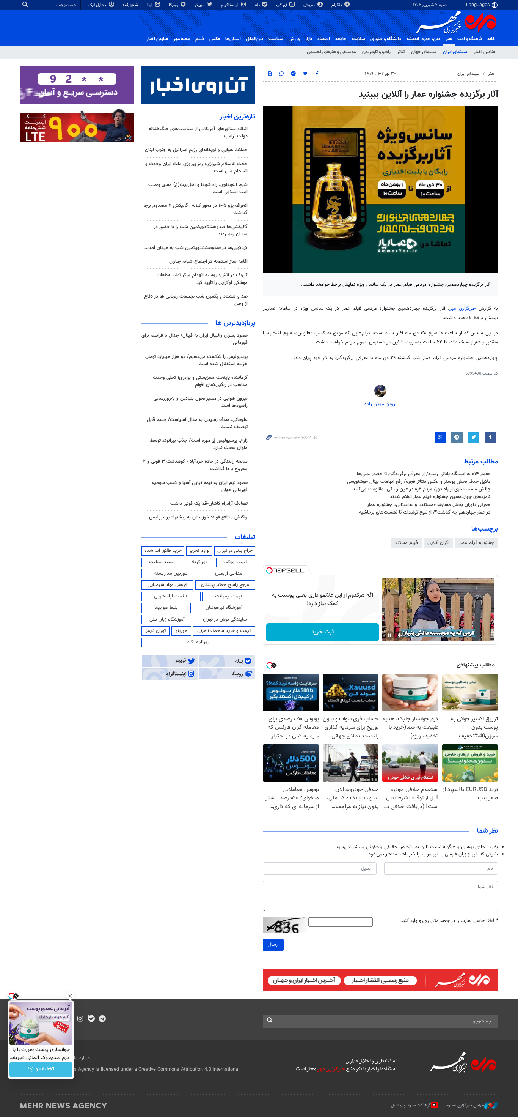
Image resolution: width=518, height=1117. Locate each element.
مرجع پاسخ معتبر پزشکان (225, 585)
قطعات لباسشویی (171, 596)
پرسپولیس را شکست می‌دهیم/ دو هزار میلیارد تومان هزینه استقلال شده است (196, 360)
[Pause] (389, 635)
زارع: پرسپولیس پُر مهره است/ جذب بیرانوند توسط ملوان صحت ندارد (199, 444)
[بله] (91, 1019)
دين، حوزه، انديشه (423, 39)
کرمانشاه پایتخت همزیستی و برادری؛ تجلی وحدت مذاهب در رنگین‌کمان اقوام (200, 381)
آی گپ (282, 5)
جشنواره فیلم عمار (476, 543)
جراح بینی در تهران (235, 551)
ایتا (150, 5)
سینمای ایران (455, 52)
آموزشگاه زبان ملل (167, 619)
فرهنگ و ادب (469, 39)
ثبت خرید (322, 632)
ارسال (273, 944)
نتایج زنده (131, 5)
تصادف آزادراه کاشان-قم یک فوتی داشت (209, 503)
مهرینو (181, 631)
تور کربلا (199, 562)
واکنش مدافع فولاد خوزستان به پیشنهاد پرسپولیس (198, 517)
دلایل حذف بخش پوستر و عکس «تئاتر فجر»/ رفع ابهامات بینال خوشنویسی (418, 481)
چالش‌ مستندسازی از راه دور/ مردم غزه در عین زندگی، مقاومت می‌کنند (421, 489)
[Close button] (70, 996)
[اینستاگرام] (80, 1019)
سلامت (358, 39)
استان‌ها (233, 39)
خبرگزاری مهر (462, 308)
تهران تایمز (156, 631)
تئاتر (401, 52)
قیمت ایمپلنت (229, 596)
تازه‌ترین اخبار (237, 117)
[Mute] (400, 635)
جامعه (341, 39)
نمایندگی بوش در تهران (225, 619)
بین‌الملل (254, 39)
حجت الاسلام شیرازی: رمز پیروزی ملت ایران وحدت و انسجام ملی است (196, 167)
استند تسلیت (162, 562)
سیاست (275, 39)
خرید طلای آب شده (163, 551)
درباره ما (82, 1058)
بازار (308, 39)
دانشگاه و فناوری (385, 39)
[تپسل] (269, 570)
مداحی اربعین (228, 573)
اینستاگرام (230, 5)
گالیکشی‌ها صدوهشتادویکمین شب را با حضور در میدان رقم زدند (201, 230)
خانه (491, 39)
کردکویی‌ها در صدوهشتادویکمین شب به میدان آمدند (196, 248)
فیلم (199, 39)
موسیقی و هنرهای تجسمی (331, 52)
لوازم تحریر (199, 551)
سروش (309, 5)
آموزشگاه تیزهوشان (224, 607)
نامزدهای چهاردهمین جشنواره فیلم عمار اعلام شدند (440, 497)
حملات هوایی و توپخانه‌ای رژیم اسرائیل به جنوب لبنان (196, 150)
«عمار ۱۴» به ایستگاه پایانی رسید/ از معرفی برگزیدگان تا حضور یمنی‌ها (423, 474)
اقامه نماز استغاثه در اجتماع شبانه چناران (208, 261)
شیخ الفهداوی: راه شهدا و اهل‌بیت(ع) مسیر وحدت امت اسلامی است (198, 188)
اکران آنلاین (438, 543)
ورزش (294, 39)
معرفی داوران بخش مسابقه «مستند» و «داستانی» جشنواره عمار (428, 505)
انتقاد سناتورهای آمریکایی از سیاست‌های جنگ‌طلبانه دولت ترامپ (198, 132)
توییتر (200, 5)
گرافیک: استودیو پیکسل (411, 1105)
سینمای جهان (423, 52)
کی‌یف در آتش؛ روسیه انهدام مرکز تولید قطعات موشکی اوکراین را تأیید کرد (202, 278)
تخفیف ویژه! (41, 1069)
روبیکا (174, 5)
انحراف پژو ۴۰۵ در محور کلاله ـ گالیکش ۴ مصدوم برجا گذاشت (196, 209)
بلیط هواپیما (166, 607)
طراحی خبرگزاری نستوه (465, 1105)
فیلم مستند (406, 543)
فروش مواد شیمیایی (167, 585)
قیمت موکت (235, 562)
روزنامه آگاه (198, 642)
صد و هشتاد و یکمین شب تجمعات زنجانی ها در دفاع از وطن (196, 300)
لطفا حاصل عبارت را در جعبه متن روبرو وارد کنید (449, 921)
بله (258, 5)
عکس (214, 39)
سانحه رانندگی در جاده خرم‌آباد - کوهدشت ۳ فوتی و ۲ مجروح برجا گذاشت (195, 465)
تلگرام (337, 5)
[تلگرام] (102, 1019)
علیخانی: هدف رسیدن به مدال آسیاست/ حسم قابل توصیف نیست (197, 423)
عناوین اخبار (484, 52)
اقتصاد (323, 39)
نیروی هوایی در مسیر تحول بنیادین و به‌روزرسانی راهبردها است (201, 402)
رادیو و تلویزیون (376, 52)
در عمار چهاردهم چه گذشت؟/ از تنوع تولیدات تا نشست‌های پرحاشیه (424, 512)
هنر (449, 39)
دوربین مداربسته (170, 573)
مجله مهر (181, 39)
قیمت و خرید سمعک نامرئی (224, 631)
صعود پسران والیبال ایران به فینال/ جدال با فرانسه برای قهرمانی (194, 339)
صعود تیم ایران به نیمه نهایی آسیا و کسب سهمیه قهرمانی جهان (200, 486)
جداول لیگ (98, 5)
